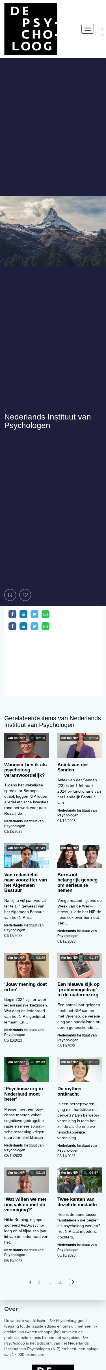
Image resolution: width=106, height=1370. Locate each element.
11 (60, 1282)
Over (11, 1309)
